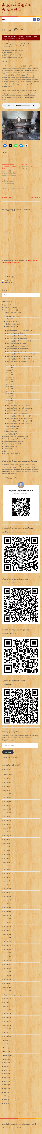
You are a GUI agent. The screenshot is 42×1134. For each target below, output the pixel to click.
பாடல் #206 (6, 847)
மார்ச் (7, 1051)
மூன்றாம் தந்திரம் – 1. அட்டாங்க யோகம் (18, 330)
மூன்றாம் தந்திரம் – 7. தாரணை (16, 346)
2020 (7, 1081)
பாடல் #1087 (7, 790)
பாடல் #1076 (7, 832)
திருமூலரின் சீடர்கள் (10, 310)
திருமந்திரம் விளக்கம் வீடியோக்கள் (14, 436)
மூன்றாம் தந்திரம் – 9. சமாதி (15, 351)
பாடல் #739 (11, 403)
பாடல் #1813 (7, 1021)
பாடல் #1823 (7, 979)
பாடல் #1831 (7, 949)
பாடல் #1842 (7, 907)
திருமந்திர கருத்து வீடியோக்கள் (13, 439)
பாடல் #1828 (7, 960)
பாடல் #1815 (7, 1013)
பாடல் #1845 (7, 885)
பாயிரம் (8, 319)
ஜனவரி (7, 1059)
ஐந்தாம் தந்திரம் (10, 429)
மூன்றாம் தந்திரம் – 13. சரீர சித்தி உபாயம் (19, 361)
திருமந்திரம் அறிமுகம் (12, 316)
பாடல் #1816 (7, 1010)
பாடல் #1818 (7, 1002)
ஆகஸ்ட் (8, 774)
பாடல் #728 (11, 375)
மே (6, 1044)
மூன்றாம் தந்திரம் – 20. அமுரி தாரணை (18, 421)
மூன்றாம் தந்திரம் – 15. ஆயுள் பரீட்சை (18, 408)
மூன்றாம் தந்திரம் (10, 326)
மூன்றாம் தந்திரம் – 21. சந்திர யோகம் (18, 423)
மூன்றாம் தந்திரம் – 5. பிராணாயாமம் (17, 341)
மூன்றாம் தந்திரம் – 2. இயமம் (15, 333)
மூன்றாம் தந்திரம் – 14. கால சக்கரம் (17, 405)
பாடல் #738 (11, 401)
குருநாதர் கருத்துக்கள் (10, 444)
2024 (6, 1066)
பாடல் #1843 (7, 900)
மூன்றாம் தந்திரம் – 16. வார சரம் (16, 411)
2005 (6, 1103)
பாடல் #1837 (7, 926)
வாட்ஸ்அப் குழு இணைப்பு (9, 478)
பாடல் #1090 (7, 779)
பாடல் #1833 (7, 942)
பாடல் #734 (11, 391)
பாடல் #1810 (7, 1032)
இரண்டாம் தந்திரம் (11, 324)
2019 (7, 1085)
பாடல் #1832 (7, 945)
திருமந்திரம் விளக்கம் (10, 312)
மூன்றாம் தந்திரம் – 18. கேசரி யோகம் (18, 416)
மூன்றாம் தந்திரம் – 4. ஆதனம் (16, 338)
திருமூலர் (6, 305)
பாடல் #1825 (7, 972)
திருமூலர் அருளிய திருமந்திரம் (16, 6)
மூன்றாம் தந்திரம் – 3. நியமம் (15, 336)
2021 (7, 1077)
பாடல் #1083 (7, 805)
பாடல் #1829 (7, 957)
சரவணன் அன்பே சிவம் (9, 633)
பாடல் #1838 (7, 923)
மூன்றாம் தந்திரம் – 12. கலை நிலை (17, 359)
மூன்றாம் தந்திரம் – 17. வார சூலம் (17, 413)
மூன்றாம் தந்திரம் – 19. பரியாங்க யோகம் (18, 418)
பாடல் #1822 (7, 983)
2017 (6, 1092)
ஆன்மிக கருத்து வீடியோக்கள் (12, 441)
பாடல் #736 (11, 396)
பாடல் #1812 (7, 1025)
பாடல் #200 (6, 870)
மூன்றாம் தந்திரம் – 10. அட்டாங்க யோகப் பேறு (20, 354)
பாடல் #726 (11, 370)
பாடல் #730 (11, 382)
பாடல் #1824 (7, 976)
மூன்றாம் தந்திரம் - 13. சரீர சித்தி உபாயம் (16, 39)
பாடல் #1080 (7, 817)
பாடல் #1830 (7, 953)
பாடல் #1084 (7, 801)
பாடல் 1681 (24, 164)
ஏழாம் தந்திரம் (10, 434)
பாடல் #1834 (7, 938)
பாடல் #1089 (7, 782)
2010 (6, 1099)
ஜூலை (7, 1040)
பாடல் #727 (35, 197)
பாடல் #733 (11, 389)
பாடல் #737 (11, 398)
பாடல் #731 (11, 384)
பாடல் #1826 (7, 968)
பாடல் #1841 (7, 911)
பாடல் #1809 (7, 1036)
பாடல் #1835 (7, 934)
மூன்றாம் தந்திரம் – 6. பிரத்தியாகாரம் (17, 343)
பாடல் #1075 (7, 835)
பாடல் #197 (6, 881)
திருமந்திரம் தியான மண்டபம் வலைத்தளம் (14, 532)
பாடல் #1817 (7, 1006)
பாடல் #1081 (7, 813)
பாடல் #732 (11, 386)
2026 (7, 770)
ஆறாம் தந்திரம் (10, 431)
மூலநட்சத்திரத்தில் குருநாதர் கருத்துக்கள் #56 (9, 166)
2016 (6, 1096)
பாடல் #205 (6, 851)
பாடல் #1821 (7, 987)
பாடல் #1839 (7, 919)
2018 (7, 1088)
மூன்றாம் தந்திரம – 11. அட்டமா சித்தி (18, 356)
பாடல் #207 (6, 843)
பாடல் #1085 (7, 798)
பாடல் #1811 (7, 1029)
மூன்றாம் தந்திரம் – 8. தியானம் (16, 348)
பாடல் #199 (6, 873)
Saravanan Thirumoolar (17, 36)
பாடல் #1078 (7, 824)
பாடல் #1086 (7, 794)
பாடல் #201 (6, 866)
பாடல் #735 (11, 393)
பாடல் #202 (6, 862)
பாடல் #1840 (7, 915)
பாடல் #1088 (7, 786)
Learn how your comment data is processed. (19, 261)
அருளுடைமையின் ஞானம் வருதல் (13, 995)
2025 (7, 1063)
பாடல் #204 (6, 854)
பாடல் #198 (6, 877)
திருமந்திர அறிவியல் (10, 446)
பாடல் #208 (6, 839)
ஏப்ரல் (7, 1048)
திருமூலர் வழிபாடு (9, 307)
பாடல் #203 (6, 858)
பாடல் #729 (11, 379)
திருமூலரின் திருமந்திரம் (9, 583)
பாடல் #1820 (7, 991)
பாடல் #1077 (7, 828)
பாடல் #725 (6, 197)
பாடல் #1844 (7, 889)
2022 (7, 1074)
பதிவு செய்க (7, 752)
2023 (7, 1070)
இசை (5, 451)
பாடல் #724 (11, 365)
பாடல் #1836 (7, 930)
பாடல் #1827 (7, 964)
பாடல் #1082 (7, 809)
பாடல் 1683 (5, 179)
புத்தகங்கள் (7, 449)
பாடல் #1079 (7, 820)
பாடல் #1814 (7, 1017)
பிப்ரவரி (8, 1055)
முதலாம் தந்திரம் (10, 321)
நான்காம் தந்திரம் (11, 426)
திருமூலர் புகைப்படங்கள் (11, 453)
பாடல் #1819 (7, 998)
